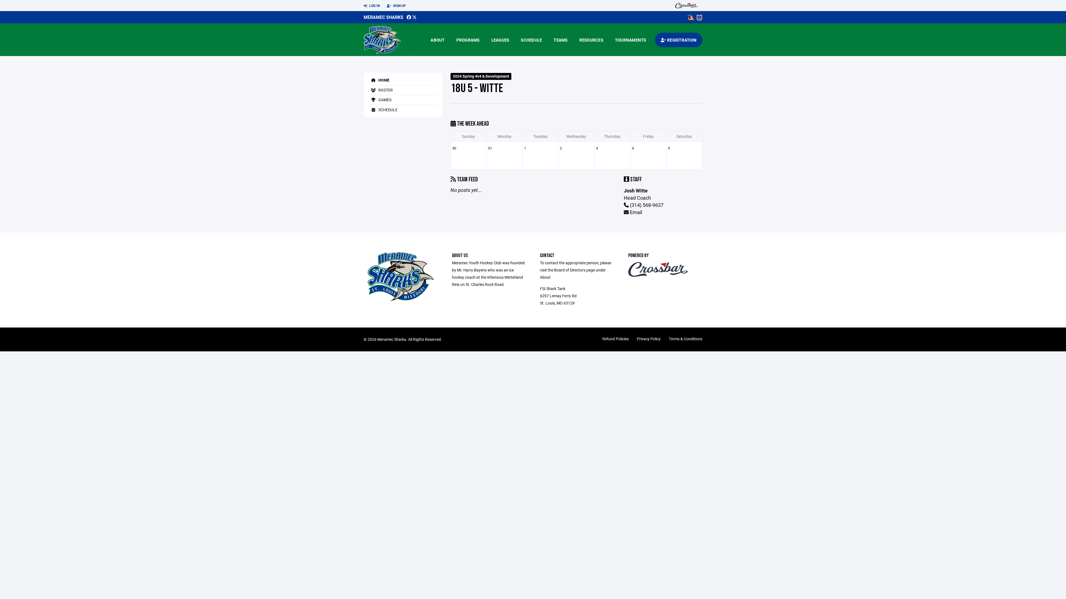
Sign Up (399, 5)
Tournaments (630, 40)
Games (384, 99)
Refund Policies (615, 338)
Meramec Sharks (383, 17)
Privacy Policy (649, 338)
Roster (385, 90)
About (437, 40)
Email (635, 212)
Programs (468, 40)
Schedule (531, 40)
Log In (374, 5)
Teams (560, 40)
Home (383, 80)
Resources (591, 40)
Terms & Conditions (685, 338)
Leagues (500, 40)
